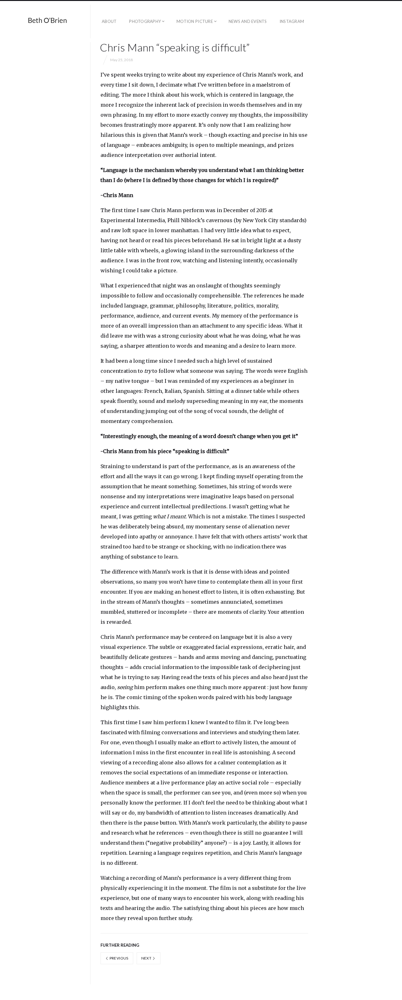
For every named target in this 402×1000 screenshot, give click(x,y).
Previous (118, 958)
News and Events (248, 21)
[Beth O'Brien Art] (47, 21)
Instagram (292, 21)
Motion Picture (195, 21)
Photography (145, 21)
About (109, 21)
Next (146, 958)
